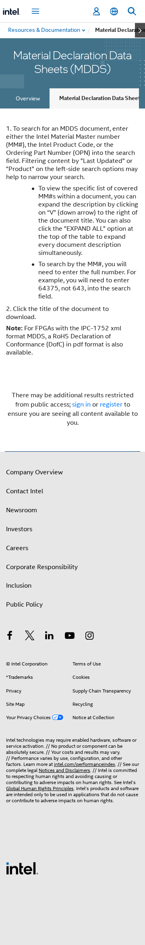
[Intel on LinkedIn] (49, 637)
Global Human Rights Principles (40, 788)
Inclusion (18, 586)
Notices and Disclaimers (64, 770)
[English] (114, 11)
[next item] (140, 30)
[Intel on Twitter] (30, 637)
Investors (19, 529)
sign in (81, 405)
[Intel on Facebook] (10, 637)
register (111, 405)
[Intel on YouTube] (70, 637)
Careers (17, 548)
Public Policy (24, 605)
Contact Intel (24, 491)
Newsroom (21, 510)
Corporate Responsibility (42, 567)
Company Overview (34, 472)
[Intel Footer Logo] (22, 868)
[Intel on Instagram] (89, 637)
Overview (28, 98)
